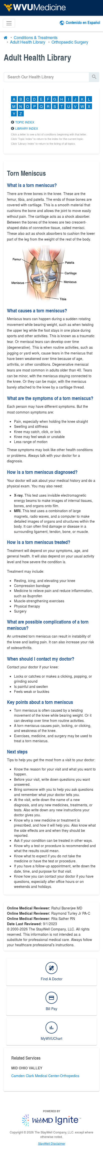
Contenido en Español (83, 22)
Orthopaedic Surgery (70, 42)
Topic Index (24, 122)
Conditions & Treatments (36, 37)
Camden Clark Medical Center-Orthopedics (45, 1075)
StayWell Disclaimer (51, 1143)
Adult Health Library (27, 42)
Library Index (26, 128)
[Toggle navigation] (9, 23)
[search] (46, 77)
